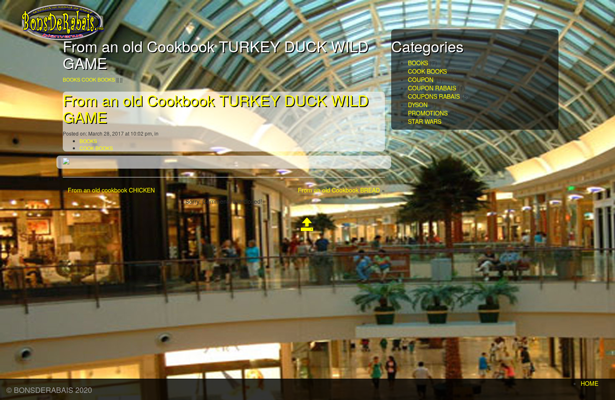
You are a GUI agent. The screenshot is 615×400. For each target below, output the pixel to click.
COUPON (420, 79)
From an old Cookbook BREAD (339, 190)
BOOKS (71, 79)
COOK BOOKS (98, 79)
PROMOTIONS (428, 113)
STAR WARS (424, 121)
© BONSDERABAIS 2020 (49, 389)
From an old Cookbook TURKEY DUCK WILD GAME (216, 108)
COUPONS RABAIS (434, 96)
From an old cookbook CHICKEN (111, 190)
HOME (589, 383)
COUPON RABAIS (432, 88)
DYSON (418, 104)
